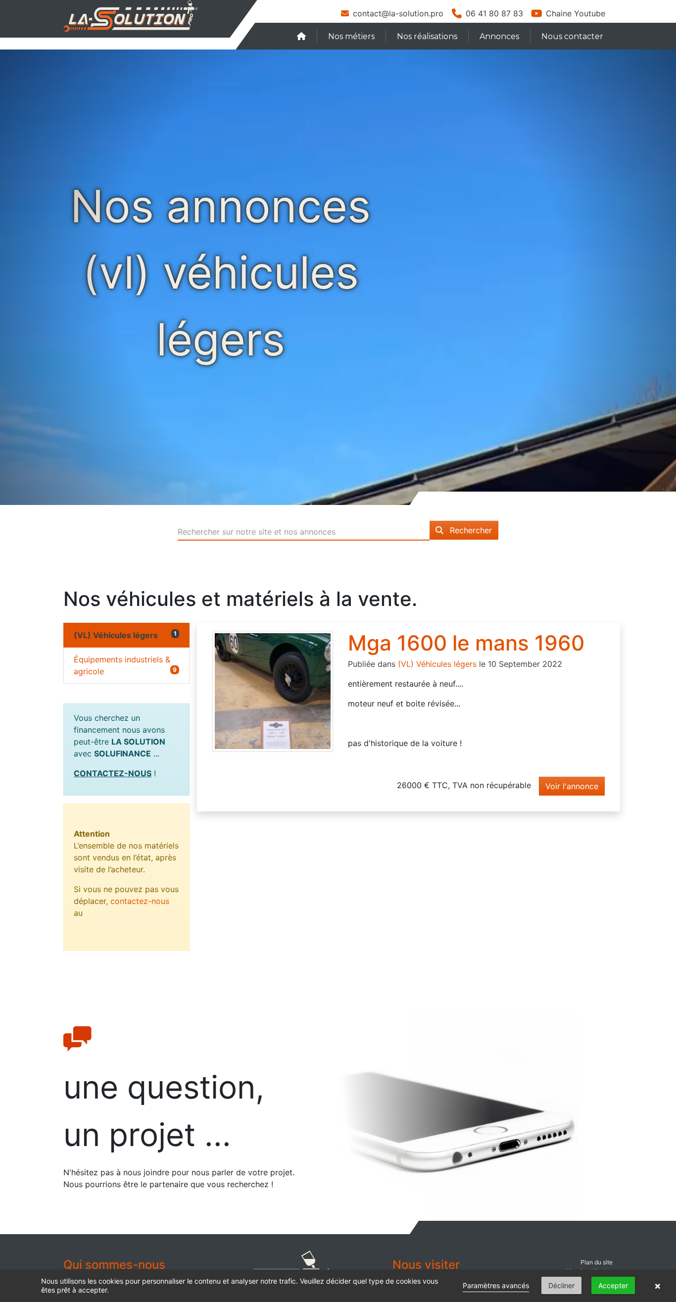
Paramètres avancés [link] (496, 1285)
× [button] (657, 1286)
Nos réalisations (427, 36)
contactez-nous (139, 901)
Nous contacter (572, 36)
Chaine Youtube (575, 13)
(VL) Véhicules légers (437, 664)
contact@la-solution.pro (398, 13)
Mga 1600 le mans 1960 (466, 642)
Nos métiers (351, 36)
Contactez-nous (112, 773)
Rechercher (469, 530)
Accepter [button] (613, 1285)
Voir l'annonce (571, 786)
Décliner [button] (561, 1285)
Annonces (499, 36)
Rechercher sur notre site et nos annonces (257, 532)
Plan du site (596, 1262)
